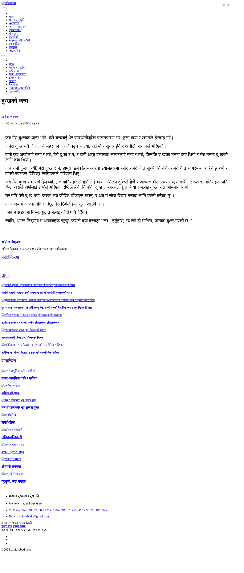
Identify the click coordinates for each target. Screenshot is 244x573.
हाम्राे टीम (7, 526)
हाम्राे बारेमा (19, 526)
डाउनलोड (14, 50)
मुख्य (11, 16)
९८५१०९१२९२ (80, 510)
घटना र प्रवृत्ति (17, 20)
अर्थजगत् (14, 23)
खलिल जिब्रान (11, 242)
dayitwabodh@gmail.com (33, 516)
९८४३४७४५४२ (98, 510)
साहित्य (13, 47)
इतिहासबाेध (15, 30)
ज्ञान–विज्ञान (15, 43)
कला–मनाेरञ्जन (17, 26)
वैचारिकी (13, 37)
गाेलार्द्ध (12, 33)
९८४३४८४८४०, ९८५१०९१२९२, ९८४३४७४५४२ (42, 510)
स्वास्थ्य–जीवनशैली (19, 40)
